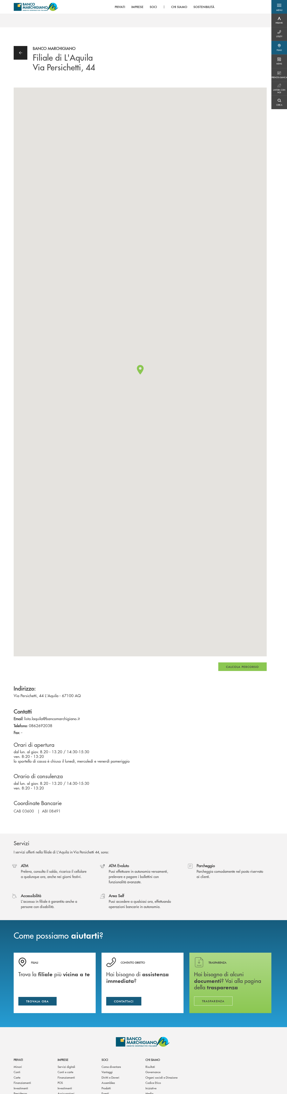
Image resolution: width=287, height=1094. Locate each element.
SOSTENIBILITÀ (203, 7)
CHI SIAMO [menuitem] (179, 7)
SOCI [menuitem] (153, 7)
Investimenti (21, 1088)
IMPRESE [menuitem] (137, 7)
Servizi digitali (66, 1067)
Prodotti (106, 1088)
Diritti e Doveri (110, 1077)
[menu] (164, 7)
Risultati (150, 1067)
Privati (18, 1060)
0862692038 (40, 725)
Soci (105, 1060)
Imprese (63, 1060)
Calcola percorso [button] (242, 667)
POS (60, 1083)
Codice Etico (153, 1083)
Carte (17, 1077)
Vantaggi (107, 1072)
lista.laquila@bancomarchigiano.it (52, 718)
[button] (279, 7)
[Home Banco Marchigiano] (36, 7)
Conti (17, 1072)
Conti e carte (65, 1072)
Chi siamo (152, 1060)
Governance (152, 1072)
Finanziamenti (22, 1083)
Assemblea (108, 1083)
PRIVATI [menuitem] (120, 7)
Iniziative (150, 1088)
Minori (18, 1067)
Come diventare (111, 1067)
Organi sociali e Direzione (161, 1077)
